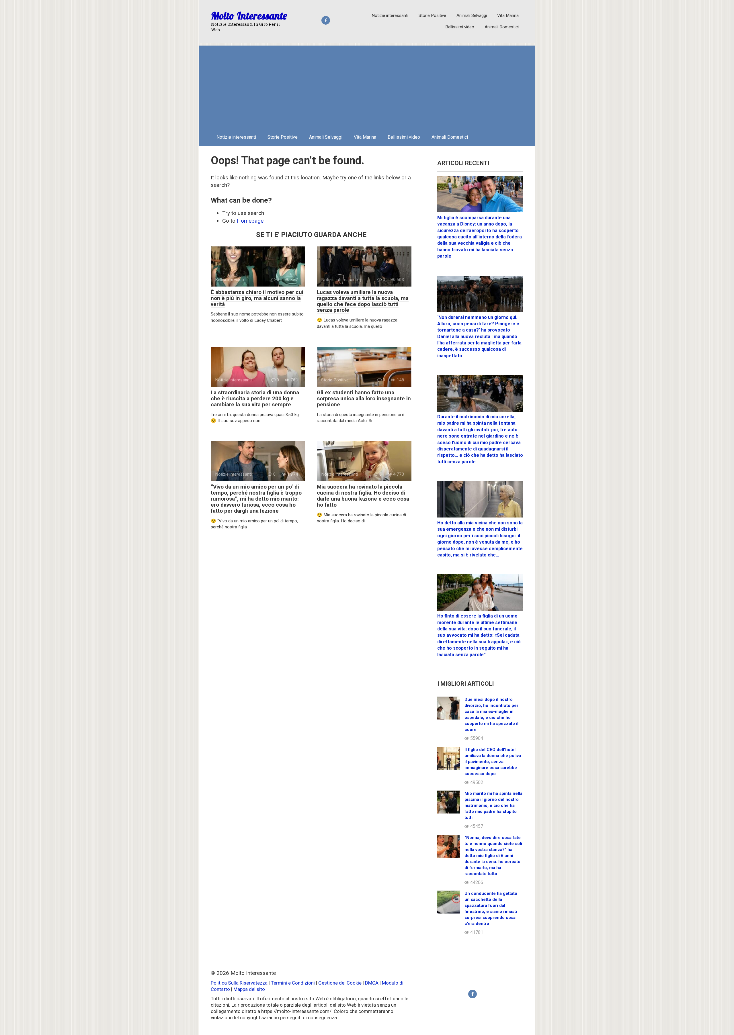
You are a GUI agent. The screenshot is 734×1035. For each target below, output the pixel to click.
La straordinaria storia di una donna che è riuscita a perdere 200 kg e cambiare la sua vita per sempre (255, 398)
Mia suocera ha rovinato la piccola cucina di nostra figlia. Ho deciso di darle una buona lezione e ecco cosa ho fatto (363, 495)
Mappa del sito (249, 989)
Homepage (250, 220)
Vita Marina (508, 15)
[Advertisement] (367, 86)
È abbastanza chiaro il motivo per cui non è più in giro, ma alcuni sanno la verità (257, 298)
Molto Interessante (249, 15)
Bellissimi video (459, 27)
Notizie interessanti (390, 15)
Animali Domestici (502, 27)
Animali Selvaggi (471, 15)
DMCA (371, 983)
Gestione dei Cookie (340, 983)
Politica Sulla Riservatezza (240, 983)
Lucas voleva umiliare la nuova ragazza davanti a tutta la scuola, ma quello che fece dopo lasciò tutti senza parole (363, 301)
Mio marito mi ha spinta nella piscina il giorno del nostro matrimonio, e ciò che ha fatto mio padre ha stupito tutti (493, 805)
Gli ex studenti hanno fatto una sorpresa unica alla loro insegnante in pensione (364, 398)
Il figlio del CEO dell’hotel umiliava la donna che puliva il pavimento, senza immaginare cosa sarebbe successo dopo (492, 761)
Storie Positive (432, 15)
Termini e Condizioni (293, 983)
